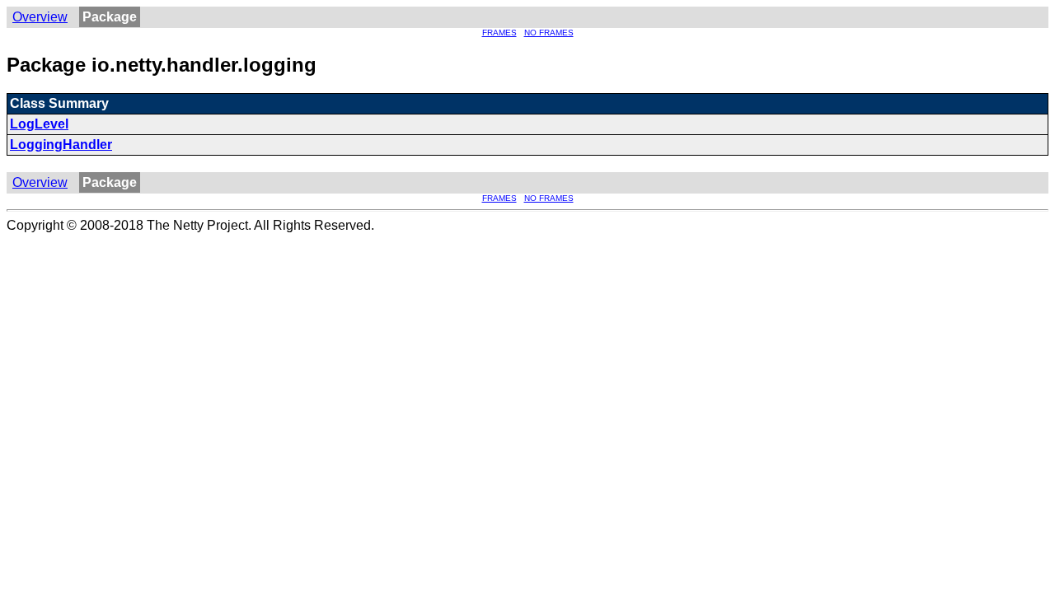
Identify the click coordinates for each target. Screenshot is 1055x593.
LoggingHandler (61, 145)
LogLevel (39, 124)
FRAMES (499, 32)
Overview (40, 17)
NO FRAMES (549, 32)
